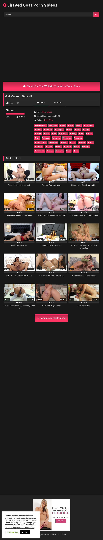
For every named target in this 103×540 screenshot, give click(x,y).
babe (71, 125)
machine (79, 138)
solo (77, 147)
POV (73, 142)
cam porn (60, 130)
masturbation (41, 142)
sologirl (86, 147)
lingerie (47, 138)
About (42, 102)
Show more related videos (51, 318)
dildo (78, 130)
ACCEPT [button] (25, 532)
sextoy (50, 147)
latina (90, 134)
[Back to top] (95, 532)
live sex (57, 138)
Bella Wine (48, 120)
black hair (89, 125)
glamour (64, 134)
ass (63, 125)
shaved (68, 147)
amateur (54, 125)
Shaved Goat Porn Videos (31, 5)
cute (70, 130)
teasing (60, 151)
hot (82, 134)
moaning (54, 142)
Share (59, 102)
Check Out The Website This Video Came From (53, 86)
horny (74, 134)
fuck (47, 134)
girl (55, 134)
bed (79, 125)
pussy (82, 142)
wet (77, 151)
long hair (68, 138)
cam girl (49, 130)
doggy (87, 130)
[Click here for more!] (51, 530)
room (91, 142)
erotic (39, 134)
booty (39, 130)
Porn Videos (41, 125)
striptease (40, 151)
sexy (59, 147)
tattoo (51, 151)
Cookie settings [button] (12, 532)
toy (69, 151)
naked (64, 142)
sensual (40, 147)
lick (38, 138)
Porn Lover (47, 112)
